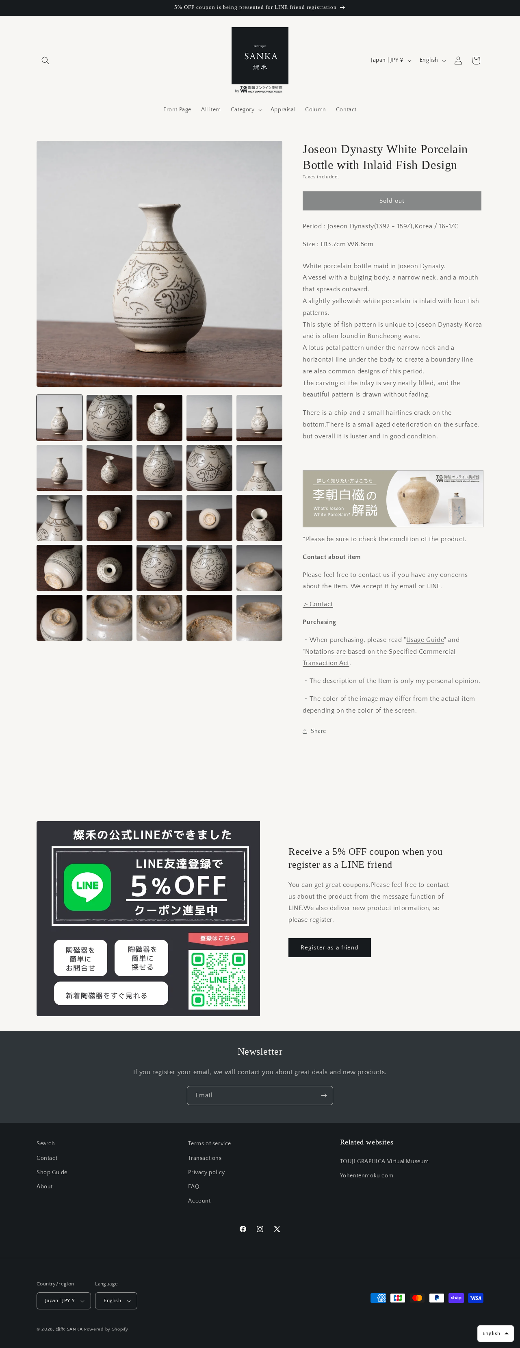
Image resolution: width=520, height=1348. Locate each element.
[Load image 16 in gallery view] (59, 568)
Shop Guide (52, 1172)
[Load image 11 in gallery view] (59, 518)
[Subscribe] (324, 1095)
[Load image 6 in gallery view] (59, 468)
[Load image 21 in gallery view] (59, 618)
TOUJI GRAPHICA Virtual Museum (384, 1161)
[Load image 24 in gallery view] (209, 618)
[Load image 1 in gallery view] (59, 418)
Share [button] (318, 731)
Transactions (204, 1158)
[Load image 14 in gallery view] (209, 518)
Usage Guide (425, 640)
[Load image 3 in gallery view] (159, 418)
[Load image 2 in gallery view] (109, 418)
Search (46, 1143)
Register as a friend (330, 947)
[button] (45, 60)
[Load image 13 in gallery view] (159, 518)
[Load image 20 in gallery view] (259, 568)
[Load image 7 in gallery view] (109, 468)
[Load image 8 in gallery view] (159, 468)
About (45, 1186)
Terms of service (209, 1143)
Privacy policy (206, 1172)
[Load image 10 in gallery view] (259, 468)
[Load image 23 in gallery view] (159, 618)
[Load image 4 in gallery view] (209, 418)
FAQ (193, 1186)
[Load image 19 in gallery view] (209, 568)
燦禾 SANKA (69, 1329)
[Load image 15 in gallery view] (259, 518)
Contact (47, 1158)
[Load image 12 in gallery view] (109, 518)
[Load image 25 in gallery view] (259, 618)
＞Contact (318, 604)
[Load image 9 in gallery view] (209, 468)
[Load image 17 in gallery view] (109, 568)
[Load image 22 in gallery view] (109, 618)
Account (199, 1201)
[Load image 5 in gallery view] (259, 418)
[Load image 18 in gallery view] (159, 568)
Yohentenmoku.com (367, 1175)
